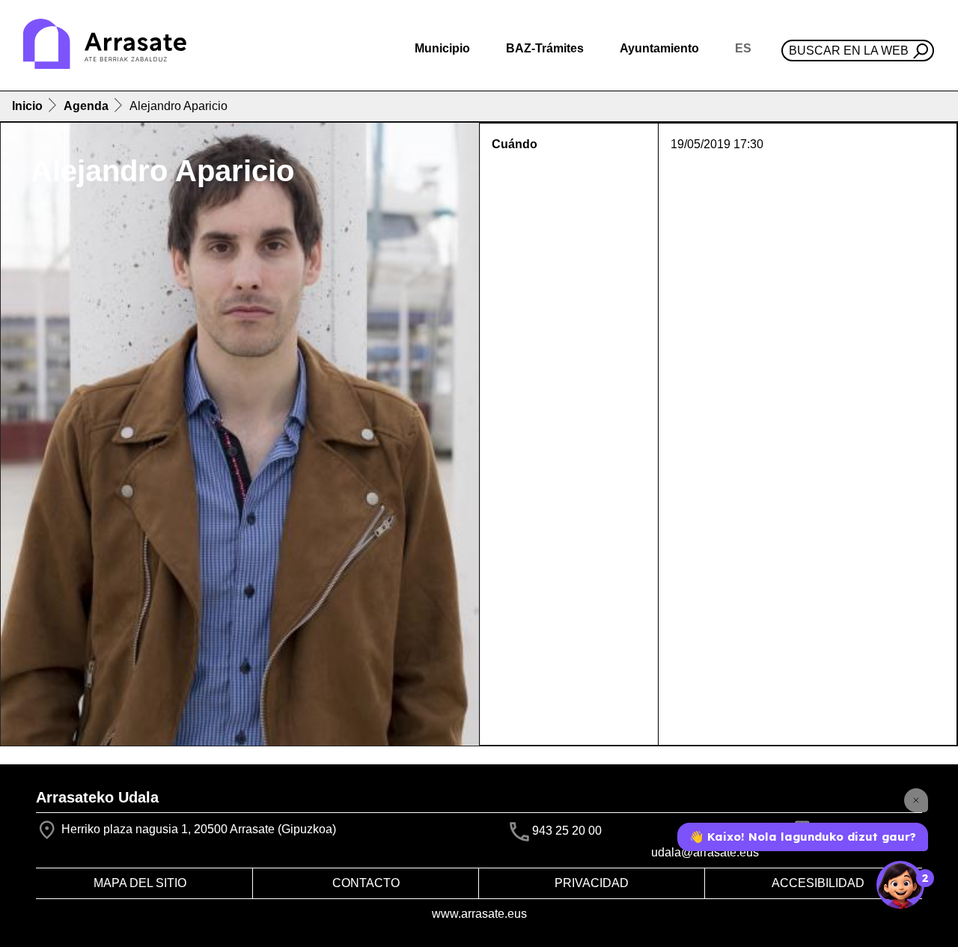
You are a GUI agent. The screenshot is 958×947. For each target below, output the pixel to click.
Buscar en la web (849, 50)
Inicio (27, 106)
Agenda (86, 106)
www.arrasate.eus (479, 913)
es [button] (743, 48)
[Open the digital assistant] (900, 885)
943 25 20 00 (567, 831)
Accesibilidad (818, 883)
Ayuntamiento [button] (659, 48)
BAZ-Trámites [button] (545, 48)
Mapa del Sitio (140, 883)
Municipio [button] (442, 48)
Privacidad (592, 883)
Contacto (366, 883)
